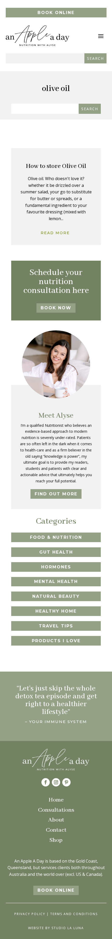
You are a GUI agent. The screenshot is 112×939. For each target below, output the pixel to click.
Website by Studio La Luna (56, 928)
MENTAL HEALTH (56, 581)
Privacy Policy (29, 914)
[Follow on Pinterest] (66, 782)
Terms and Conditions (74, 914)
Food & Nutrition (56, 537)
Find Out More (56, 493)
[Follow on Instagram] (56, 782)
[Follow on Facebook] (45, 782)
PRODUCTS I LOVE (56, 640)
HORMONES (56, 566)
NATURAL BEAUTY (56, 596)
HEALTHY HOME (56, 611)
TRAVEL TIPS (56, 625)
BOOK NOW (56, 307)
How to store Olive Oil (56, 166)
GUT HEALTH (56, 552)
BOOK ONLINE (56, 12)
